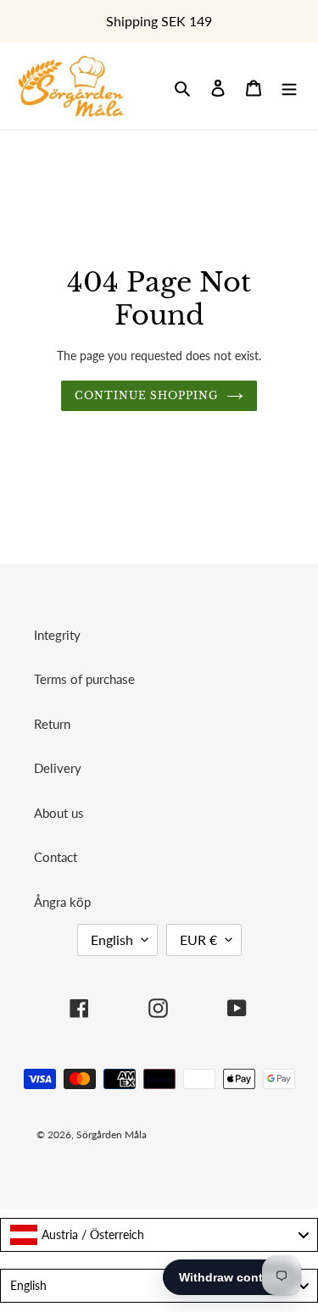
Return (52, 723)
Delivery (57, 768)
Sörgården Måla (111, 1134)
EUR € (198, 939)
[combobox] (159, 1235)
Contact (55, 856)
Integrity (57, 634)
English (112, 939)
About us (59, 812)
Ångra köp (62, 901)
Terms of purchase (84, 679)
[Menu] (289, 87)
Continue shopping (146, 395)
